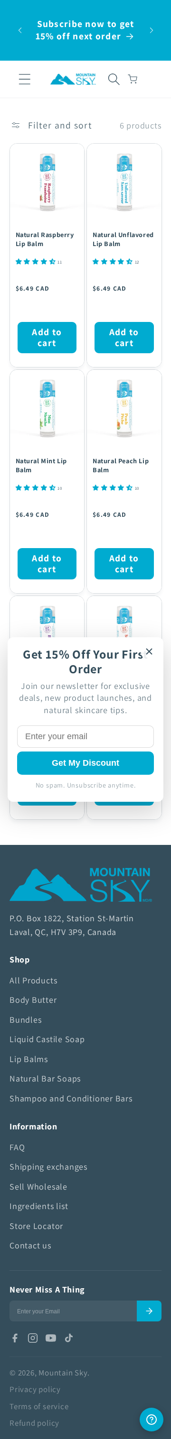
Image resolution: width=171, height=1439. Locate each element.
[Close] (149, 651)
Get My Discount (85, 763)
